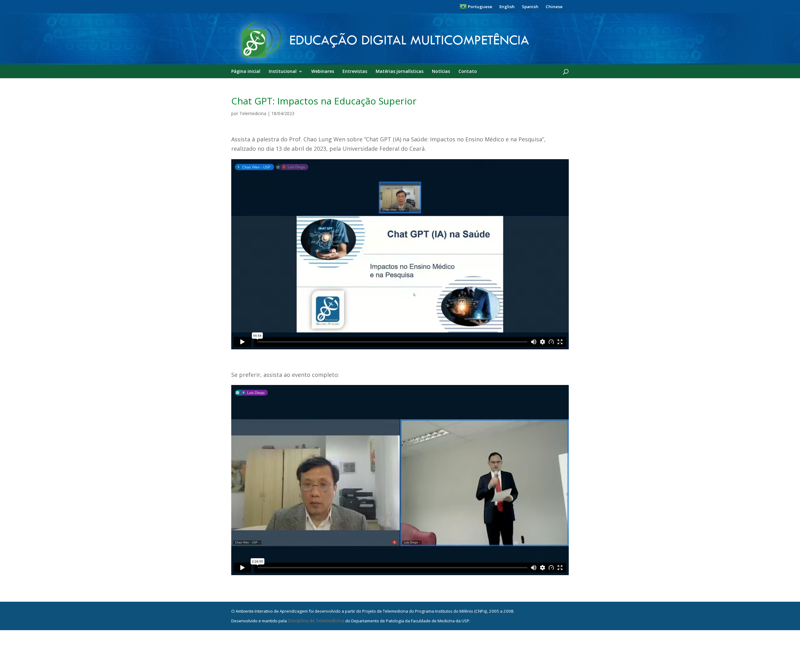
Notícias (441, 71)
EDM (239, 68)
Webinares (322, 71)
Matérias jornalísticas (399, 71)
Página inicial (245, 71)
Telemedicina (252, 113)
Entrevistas (354, 71)
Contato (467, 71)
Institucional (283, 71)
